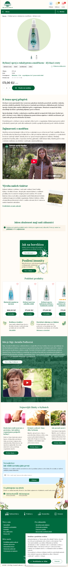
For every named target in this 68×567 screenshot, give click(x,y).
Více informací (28, 253)
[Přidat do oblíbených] (17, 284)
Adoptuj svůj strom (9, 544)
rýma (30, 66)
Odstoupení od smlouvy (10, 551)
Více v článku (28, 271)
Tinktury (29, 514)
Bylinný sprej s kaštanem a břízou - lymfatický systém (47, 303)
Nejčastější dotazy (8, 546)
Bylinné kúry (14, 514)
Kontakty (6, 529)
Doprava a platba (41, 529)
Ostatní (60, 514)
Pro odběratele (8, 531)
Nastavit (57, 561)
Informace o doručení (43, 330)
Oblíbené (57, 5)
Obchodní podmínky (42, 527)
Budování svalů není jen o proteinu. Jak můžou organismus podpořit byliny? (14, 431)
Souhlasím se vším (40, 561)
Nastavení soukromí (9, 549)
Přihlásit (51, 7)
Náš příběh (12, 330)
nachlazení (23, 66)
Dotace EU (6, 534)
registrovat (21, 229)
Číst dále (15, 289)
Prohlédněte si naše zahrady (11, 206)
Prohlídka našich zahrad (10, 542)
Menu (7, 12)
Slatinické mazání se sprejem (11, 303)
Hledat (62, 12)
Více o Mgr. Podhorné (11, 362)
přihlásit (9, 229)
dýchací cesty (8, 66)
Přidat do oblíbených (59, 66)
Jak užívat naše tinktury (43, 525)
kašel (15, 66)
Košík (63, 5)
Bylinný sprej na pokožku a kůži (29, 303)
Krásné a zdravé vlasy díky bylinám (36, 429)
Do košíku (11, 314)
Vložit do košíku (24, 88)
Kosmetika (45, 514)
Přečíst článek (10, 453)
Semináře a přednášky (10, 527)
